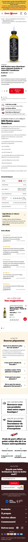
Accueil (2, 18)
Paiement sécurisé (7, 450)
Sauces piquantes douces (8, 20)
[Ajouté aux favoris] (26, 91)
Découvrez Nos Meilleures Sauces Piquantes (15, 18)
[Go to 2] (3, 328)
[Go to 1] (1, 328)
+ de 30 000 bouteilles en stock (20, 456)
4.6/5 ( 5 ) (11, 72)
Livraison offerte (10, 108)
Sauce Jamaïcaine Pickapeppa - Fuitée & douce (18, 309)
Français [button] (11, 531)
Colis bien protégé (10, 104)
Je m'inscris (14, 483)
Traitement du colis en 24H (7, 456)
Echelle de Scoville (4, 198)
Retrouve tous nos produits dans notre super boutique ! (16, 408)
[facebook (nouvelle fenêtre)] (17, 528)
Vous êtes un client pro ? (12, 112)
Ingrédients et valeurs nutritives (10, 215)
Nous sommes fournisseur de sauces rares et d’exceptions (15, 425)
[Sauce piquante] (11, 13)
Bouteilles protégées (21, 450)
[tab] (14, 351)
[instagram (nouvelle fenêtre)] (22, 528)
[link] (21, 13)
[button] (14, 347)
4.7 (19, 501)
